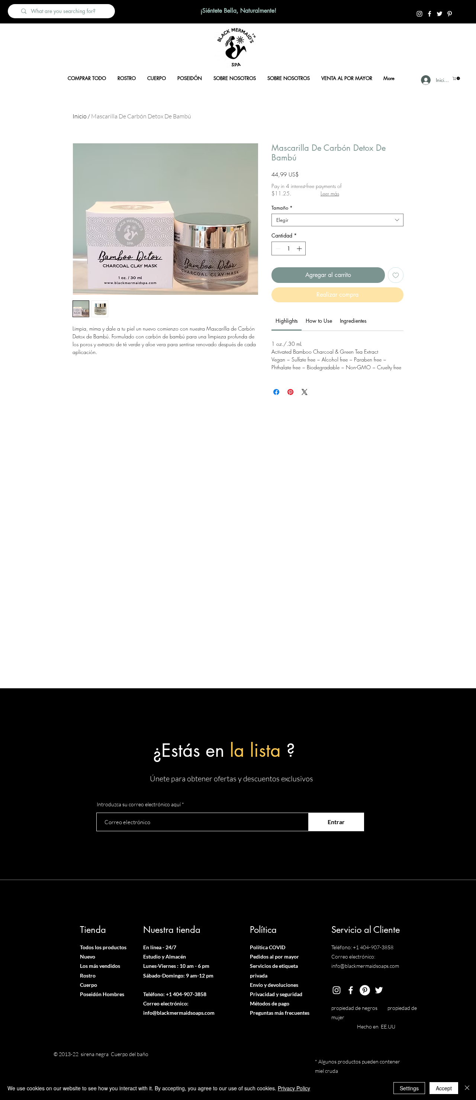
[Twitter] (439, 13)
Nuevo (87, 956)
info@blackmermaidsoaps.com (179, 1013)
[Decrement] (277, 248)
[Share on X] (304, 392)
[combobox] (337, 220)
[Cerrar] (467, 1088)
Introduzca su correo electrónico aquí (139, 804)
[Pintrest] (449, 13)
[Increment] (300, 248)
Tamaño (282, 208)
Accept (444, 1088)
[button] (457, 78)
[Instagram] (419, 13)
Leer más (330, 193)
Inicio (80, 116)
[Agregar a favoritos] (395, 275)
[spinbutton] (288, 248)
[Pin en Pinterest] (290, 392)
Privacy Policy (294, 1088)
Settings (409, 1088)
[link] (287, 320)
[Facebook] (429, 13)
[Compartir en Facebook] (276, 392)
